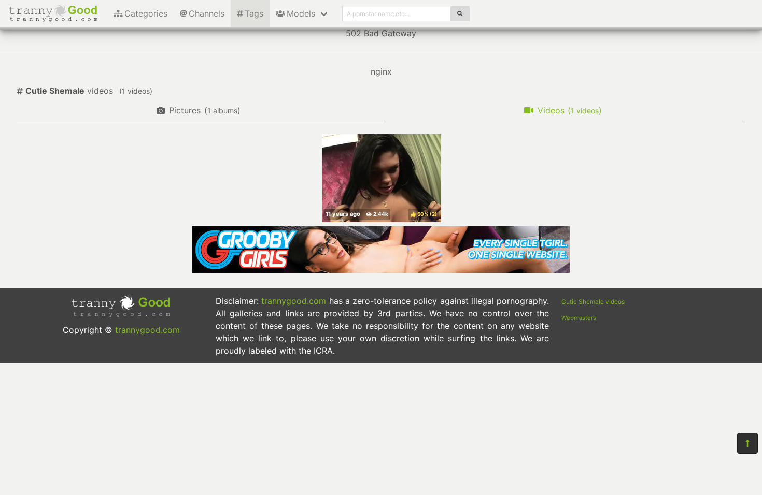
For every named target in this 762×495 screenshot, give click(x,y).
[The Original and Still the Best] (381, 270)
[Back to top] (747, 443)
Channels (206, 13)
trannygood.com (147, 330)
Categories (145, 13)
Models (301, 13)
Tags (254, 13)
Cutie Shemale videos (593, 301)
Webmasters (578, 318)
